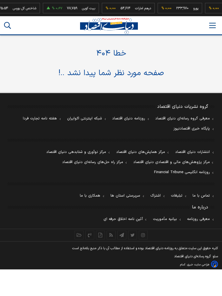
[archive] (79, 235)
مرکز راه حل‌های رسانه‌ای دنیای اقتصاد (92, 162)
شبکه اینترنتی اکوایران (84, 118)
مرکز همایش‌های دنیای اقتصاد (140, 152)
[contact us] (89, 235)
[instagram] (143, 235)
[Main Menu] (212, 25)
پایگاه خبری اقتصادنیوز (191, 129)
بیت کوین (87, 8)
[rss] (111, 235)
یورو (194, 8)
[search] (7, 25)
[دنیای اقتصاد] (109, 26)
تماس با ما (201, 196)
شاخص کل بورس (23, 8)
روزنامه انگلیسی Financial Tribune (182, 172)
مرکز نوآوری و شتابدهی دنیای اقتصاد (76, 152)
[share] (100, 235)
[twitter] (132, 235)
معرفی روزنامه (198, 219)
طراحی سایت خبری (198, 264)
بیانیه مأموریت (165, 219)
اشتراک (155, 196)
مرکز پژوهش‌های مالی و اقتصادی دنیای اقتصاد (171, 162)
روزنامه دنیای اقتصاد (128, 118)
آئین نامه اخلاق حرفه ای (123, 219)
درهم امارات (141, 8)
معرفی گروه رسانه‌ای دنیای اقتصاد (182, 118)
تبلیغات (176, 196)
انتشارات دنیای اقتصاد (192, 152)
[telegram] (121, 235)
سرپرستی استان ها (125, 196)
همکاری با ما (90, 196)
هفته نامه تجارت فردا (40, 118)
